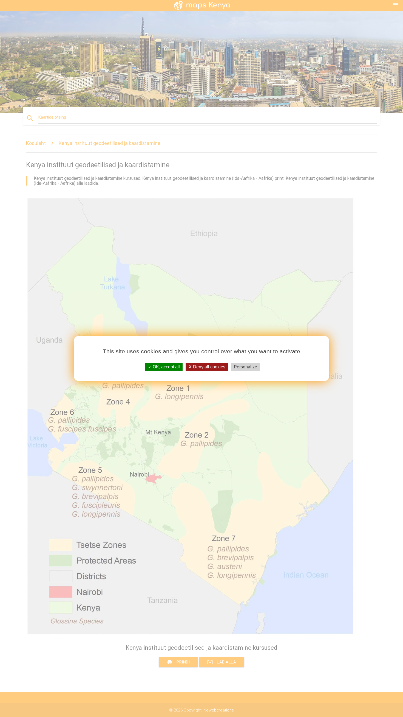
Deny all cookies (208, 367)
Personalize (245, 367)
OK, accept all (166, 367)
